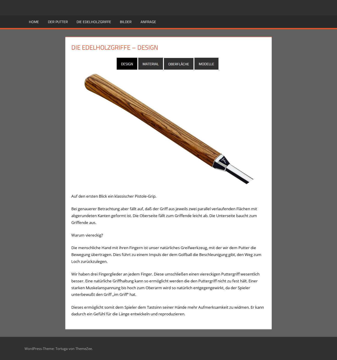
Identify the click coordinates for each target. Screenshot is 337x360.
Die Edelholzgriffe (94, 22)
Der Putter (58, 22)
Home (34, 22)
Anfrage (148, 22)
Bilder (126, 22)
